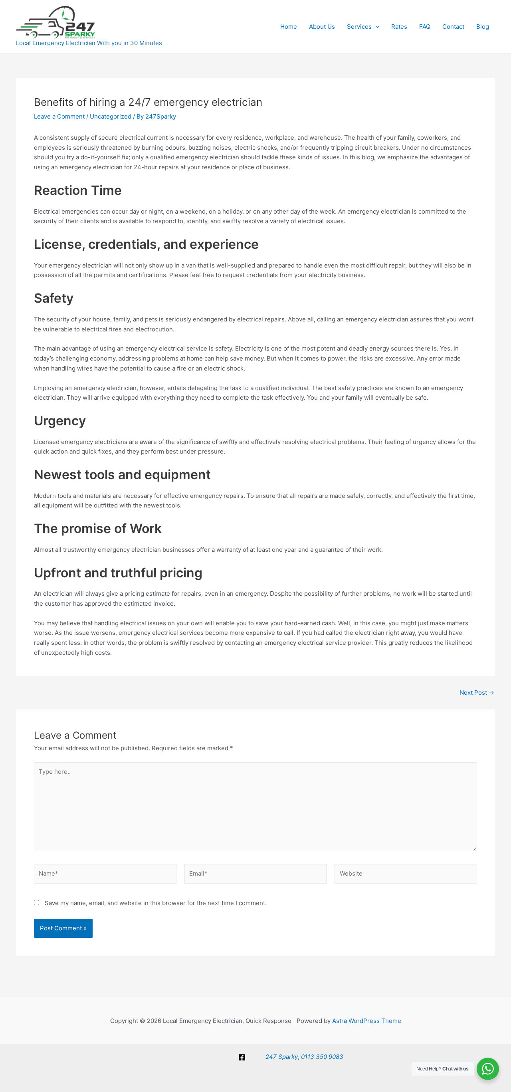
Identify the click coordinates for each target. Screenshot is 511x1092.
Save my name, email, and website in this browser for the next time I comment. (156, 903)
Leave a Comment (59, 116)
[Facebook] (242, 1057)
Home (288, 26)
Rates (399, 26)
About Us (322, 26)
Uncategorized (110, 116)
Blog (482, 26)
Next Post (477, 693)
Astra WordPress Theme (366, 1021)
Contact (453, 26)
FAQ (424, 26)
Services (359, 26)
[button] (375, 27)
